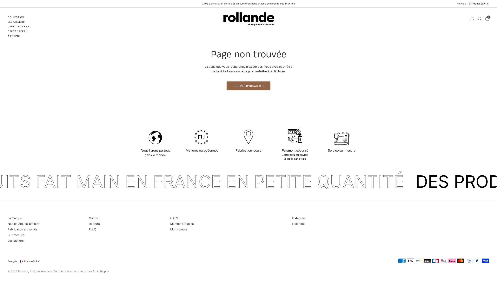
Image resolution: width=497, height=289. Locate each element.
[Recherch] (479, 18)
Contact (94, 218)
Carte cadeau (17, 31)
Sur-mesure (16, 235)
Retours (94, 224)
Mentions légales (182, 224)
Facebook (298, 224)
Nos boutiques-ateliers (23, 224)
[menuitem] (19, 17)
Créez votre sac (19, 26)
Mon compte (178, 229)
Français (461, 3)
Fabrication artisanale (22, 229)
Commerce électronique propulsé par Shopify (81, 271)
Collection (16, 17)
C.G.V (174, 218)
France (481, 3)
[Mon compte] (472, 18)
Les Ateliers (16, 21)
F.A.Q (92, 229)
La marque (15, 218)
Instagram (299, 218)
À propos (14, 36)
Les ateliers (16, 240)
